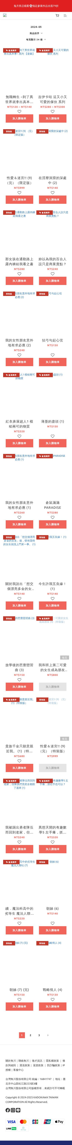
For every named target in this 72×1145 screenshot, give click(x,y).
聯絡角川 (23, 1060)
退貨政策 (38, 1065)
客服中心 (18, 1069)
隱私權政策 (52, 1060)
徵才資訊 (37, 1060)
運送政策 (25, 1065)
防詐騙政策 (53, 1065)
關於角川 (11, 1060)
